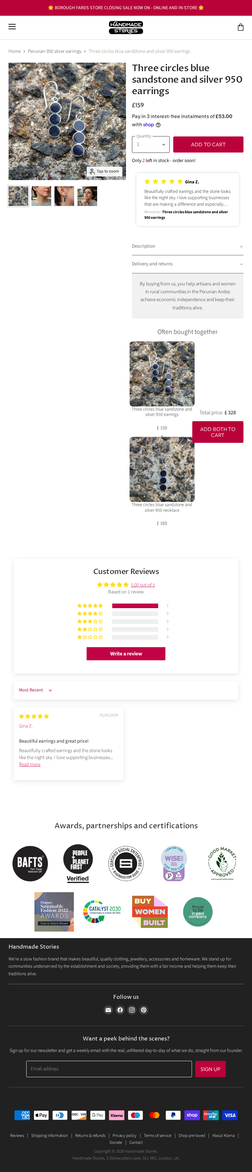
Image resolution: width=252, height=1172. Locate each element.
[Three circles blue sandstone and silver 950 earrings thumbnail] (18, 196)
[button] (187, 199)
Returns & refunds (90, 1136)
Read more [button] (29, 764)
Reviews (17, 1136)
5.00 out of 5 (143, 585)
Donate (116, 1142)
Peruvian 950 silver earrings (54, 51)
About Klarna (223, 1136)
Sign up (210, 1069)
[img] (34, 716)
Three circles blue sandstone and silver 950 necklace (162, 507)
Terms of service (157, 1136)
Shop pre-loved (191, 1136)
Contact (136, 1142)
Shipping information (49, 1136)
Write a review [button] (126, 653)
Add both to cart (218, 432)
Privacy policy (124, 1136)
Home (15, 51)
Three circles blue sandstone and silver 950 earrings (162, 412)
